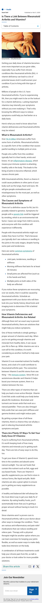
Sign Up (31, 590)
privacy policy (34, 599)
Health (8, 10)
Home (2, 9)
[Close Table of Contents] (37, 26)
